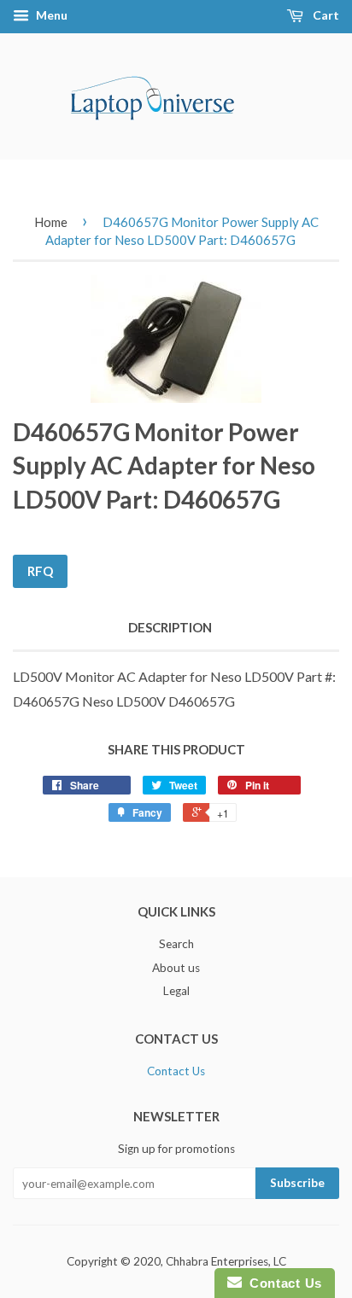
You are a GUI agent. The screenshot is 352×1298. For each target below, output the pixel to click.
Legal (176, 991)
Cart (324, 15)
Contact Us (176, 1071)
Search (176, 944)
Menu (50, 15)
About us (176, 968)
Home (50, 222)
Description (170, 627)
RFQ (40, 571)
